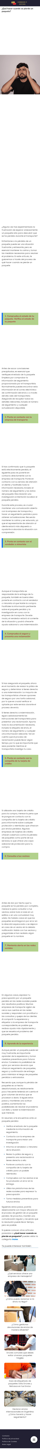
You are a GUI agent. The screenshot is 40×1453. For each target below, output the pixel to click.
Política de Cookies (9, 1441)
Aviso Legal (6, 1444)
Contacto (5, 1436)
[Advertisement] (20, 33)
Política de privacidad (10, 1439)
